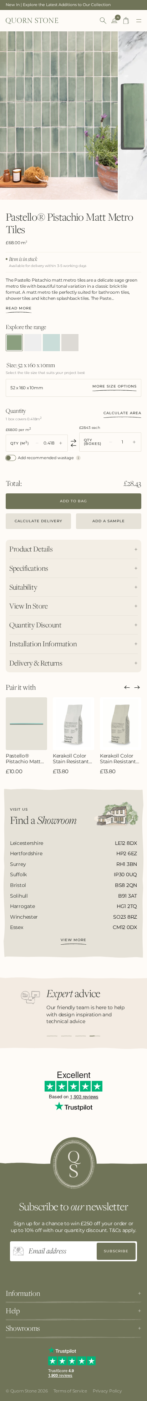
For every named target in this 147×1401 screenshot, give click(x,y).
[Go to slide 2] (66, 1036)
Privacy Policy (107, 1391)
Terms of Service (70, 1391)
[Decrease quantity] (37, 443)
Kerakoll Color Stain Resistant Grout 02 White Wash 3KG (71, 759)
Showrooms (23, 1328)
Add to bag (73, 501)
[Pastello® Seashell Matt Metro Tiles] (69, 342)
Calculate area (122, 413)
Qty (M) (19, 443)
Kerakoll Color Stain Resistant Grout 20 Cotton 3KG (120, 759)
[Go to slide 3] (80, 1036)
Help (13, 1311)
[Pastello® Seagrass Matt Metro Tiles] (51, 342)
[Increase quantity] (60, 443)
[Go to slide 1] (52, 1036)
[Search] (103, 20)
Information (23, 1293)
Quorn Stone (23, 1391)
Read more (19, 309)
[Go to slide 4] (95, 1036)
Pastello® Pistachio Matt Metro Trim (23, 759)
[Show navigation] (139, 20)
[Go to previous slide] (127, 687)
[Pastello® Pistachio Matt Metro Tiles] (14, 342)
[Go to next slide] (137, 687)
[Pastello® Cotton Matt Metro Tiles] (32, 342)
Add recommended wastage (46, 458)
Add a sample (108, 521)
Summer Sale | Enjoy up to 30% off (39, 4)
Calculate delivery (38, 521)
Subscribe (116, 1251)
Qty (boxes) (92, 442)
